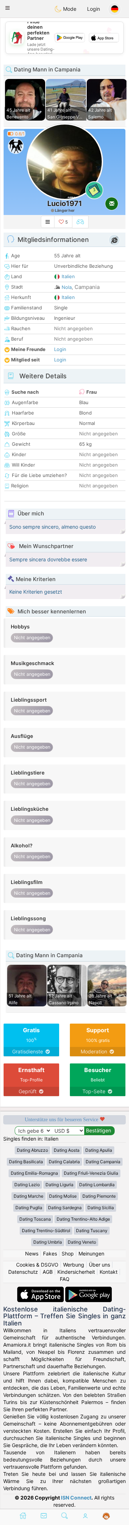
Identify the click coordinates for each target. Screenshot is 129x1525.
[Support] (106, 1516)
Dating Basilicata (26, 1161)
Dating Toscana (35, 1219)
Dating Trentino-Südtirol (46, 1230)
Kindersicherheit (76, 1272)
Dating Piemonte (99, 1196)
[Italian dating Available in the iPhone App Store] (41, 1290)
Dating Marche (28, 1196)
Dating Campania (103, 1161)
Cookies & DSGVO (37, 1265)
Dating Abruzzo (32, 1150)
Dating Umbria (47, 1242)
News (31, 1253)
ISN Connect (76, 1497)
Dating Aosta (67, 1150)
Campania (87, 287)
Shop (68, 1253)
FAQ (65, 1279)
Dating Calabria (64, 1161)
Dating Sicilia (100, 1207)
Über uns (99, 1265)
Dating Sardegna (65, 1207)
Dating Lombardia (97, 1184)
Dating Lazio (27, 1184)
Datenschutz (23, 1272)
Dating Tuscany (92, 1230)
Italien (68, 276)
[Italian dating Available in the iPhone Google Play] (88, 1290)
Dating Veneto (82, 1242)
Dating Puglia (28, 1207)
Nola (67, 287)
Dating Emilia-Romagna (34, 1173)
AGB (48, 1272)
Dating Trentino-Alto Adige (83, 1219)
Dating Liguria (59, 1184)
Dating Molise (63, 1196)
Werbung (73, 1265)
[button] (7, 8)
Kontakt (109, 1272)
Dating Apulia (98, 1150)
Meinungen (91, 1253)
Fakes (50, 1253)
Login (93, 9)
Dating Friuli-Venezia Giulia (91, 1173)
